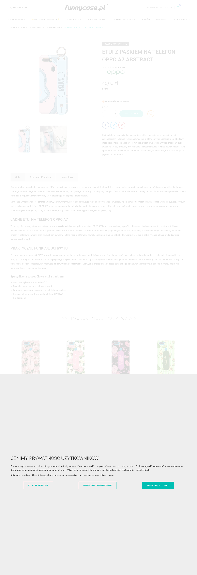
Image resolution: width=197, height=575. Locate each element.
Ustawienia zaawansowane (97, 485)
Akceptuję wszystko (158, 485)
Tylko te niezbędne (38, 485)
